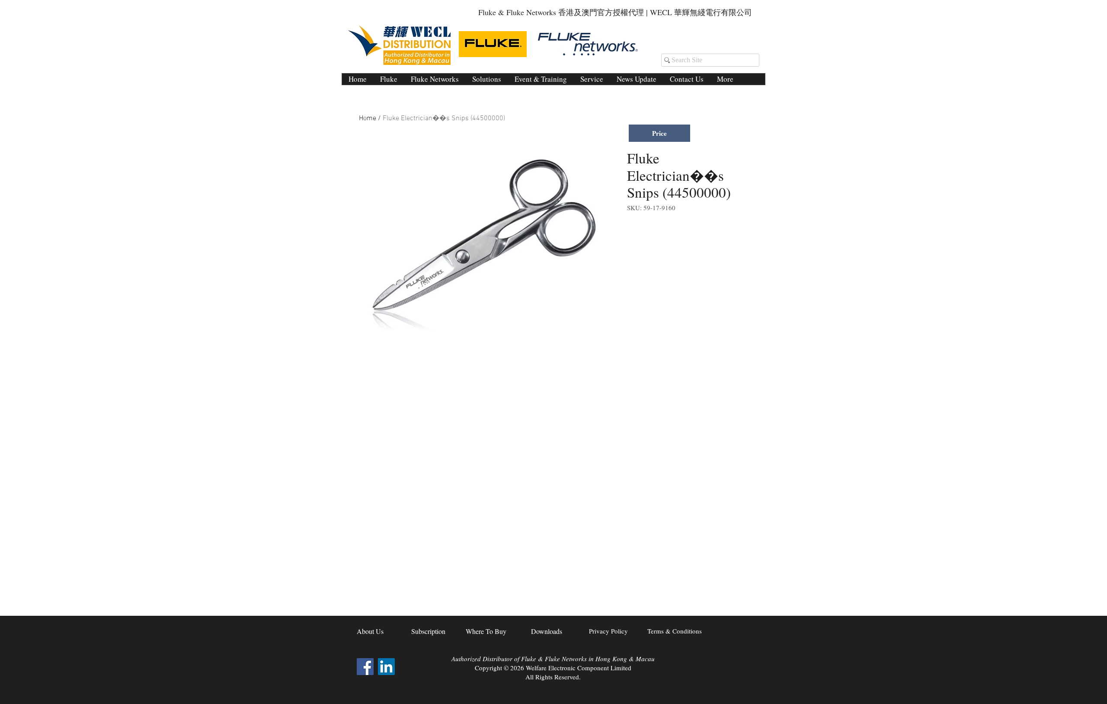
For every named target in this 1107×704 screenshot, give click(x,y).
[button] (486, 79)
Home (367, 118)
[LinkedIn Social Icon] (386, 666)
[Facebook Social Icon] (365, 666)
